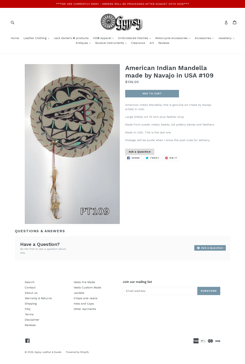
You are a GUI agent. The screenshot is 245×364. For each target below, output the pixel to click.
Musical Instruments (111, 43)
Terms (29, 314)
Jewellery (227, 38)
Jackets (79, 293)
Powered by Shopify (77, 352)
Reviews (163, 43)
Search (29, 282)
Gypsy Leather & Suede (47, 352)
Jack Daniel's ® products (71, 38)
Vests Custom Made (87, 287)
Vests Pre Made (84, 282)
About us (31, 293)
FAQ (27, 309)
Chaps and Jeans (85, 298)
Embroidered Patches (135, 38)
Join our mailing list (137, 282)
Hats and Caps (84, 303)
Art (152, 43)
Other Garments (85, 309)
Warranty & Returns (38, 298)
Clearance (138, 43)
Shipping (31, 303)
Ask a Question (140, 151)
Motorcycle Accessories (173, 38)
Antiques (84, 43)
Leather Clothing (37, 38)
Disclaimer (32, 319)
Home (15, 38)
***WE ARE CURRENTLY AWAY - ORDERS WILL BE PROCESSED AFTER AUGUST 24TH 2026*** (122, 4)
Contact (30, 287)
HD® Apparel (104, 38)
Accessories (205, 38)
